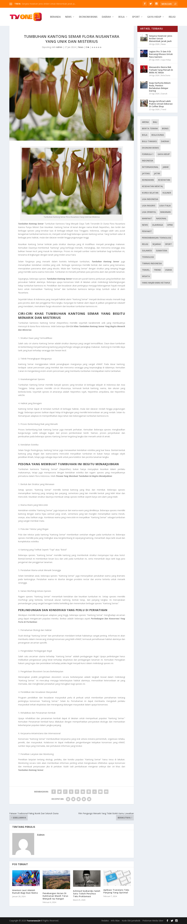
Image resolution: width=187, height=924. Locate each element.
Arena (145, 122)
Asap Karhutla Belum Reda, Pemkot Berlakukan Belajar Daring (160, 86)
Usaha (168, 269)
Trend (163, 109)
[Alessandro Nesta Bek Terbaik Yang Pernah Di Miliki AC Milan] (144, 69)
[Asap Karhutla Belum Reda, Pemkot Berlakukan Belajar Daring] (144, 85)
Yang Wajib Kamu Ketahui (156, 282)
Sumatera (161, 250)
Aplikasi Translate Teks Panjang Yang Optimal (116, 891)
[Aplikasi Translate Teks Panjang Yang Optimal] (117, 878)
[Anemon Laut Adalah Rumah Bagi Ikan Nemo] (26, 878)
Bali (155, 122)
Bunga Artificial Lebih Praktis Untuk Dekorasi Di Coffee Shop (161, 104)
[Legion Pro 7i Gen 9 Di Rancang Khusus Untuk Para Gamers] (144, 53)
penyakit (147, 231)
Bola (121, 17)
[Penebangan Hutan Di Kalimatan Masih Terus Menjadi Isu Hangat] (56, 879)
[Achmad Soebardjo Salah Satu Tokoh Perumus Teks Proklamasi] (87, 878)
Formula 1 (147, 154)
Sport (136, 17)
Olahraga (157, 224)
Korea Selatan (150, 192)
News (68, 17)
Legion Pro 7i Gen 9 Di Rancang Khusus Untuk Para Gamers (161, 54)
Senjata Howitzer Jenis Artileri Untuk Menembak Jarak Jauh (160, 38)
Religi (172, 17)
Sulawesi (147, 250)
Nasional (161, 218)
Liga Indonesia (150, 199)
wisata (146, 276)
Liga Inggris (148, 205)
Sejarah (156, 244)
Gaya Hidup (154, 17)
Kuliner (167, 192)
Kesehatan (164, 179)
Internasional (150, 167)
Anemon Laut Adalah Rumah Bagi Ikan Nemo (25, 891)
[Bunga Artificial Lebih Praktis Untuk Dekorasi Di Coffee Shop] (144, 103)
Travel (146, 269)
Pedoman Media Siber (152, 920)
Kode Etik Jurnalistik (131, 920)
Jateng (146, 173)
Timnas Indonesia (152, 263)
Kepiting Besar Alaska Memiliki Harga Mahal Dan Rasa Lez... (50, 3)
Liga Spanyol (149, 212)
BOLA (144, 134)
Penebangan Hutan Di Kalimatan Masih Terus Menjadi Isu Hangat (55, 896)
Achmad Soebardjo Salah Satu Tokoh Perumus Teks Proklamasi (86, 894)
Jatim (157, 173)
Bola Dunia (165, 75)
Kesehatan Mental (152, 186)
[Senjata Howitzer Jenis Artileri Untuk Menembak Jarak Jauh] (144, 37)
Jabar (166, 167)
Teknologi (148, 257)
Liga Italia (165, 205)
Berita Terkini (150, 128)
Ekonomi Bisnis (88, 17)
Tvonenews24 (33, 920)
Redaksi (105, 920)
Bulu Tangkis (149, 141)
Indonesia (147, 160)
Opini (170, 224)
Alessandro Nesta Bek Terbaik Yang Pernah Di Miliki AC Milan (161, 70)
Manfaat (147, 218)
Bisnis (165, 128)
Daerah (106, 17)
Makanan (165, 212)
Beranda (55, 17)
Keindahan (148, 179)
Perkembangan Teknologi (156, 237)
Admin (59, 47)
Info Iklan (115, 920)
